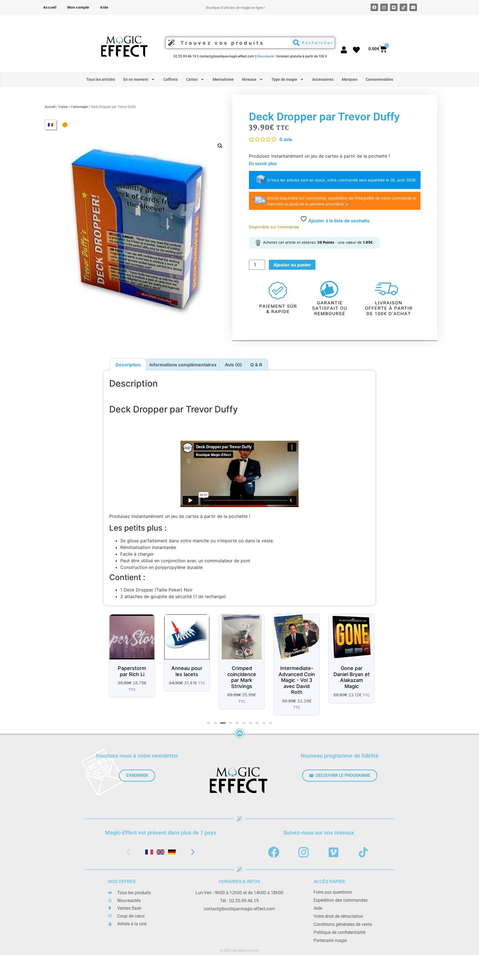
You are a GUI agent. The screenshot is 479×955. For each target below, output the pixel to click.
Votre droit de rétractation (338, 916)
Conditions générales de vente (343, 924)
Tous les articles (100, 79)
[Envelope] (413, 7)
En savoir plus (263, 163)
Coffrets (170, 79)
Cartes (192, 79)
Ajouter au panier (292, 265)
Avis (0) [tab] (233, 364)
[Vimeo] (394, 7)
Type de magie (284, 79)
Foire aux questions (333, 892)
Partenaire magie (330, 940)
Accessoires (322, 79)
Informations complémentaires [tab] (182, 364)
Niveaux (249, 79)
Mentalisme (223, 79)
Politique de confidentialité (339, 932)
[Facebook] (374, 7)
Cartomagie (79, 107)
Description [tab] (128, 364)
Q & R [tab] (256, 364)
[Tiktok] (403, 7)
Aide (104, 7)
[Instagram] (384, 7)
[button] (220, 146)
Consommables (379, 79)
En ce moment (135, 79)
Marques (349, 79)
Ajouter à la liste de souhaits (338, 220)
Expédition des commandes (341, 900)
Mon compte (78, 7)
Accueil (50, 7)
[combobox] (227, 42)
